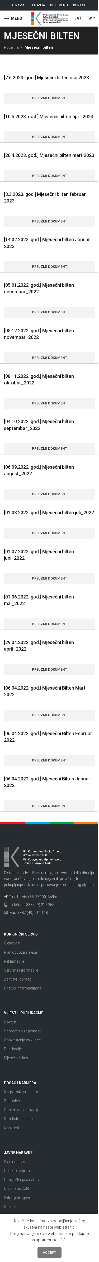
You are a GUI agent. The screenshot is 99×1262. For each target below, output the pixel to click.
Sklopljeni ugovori (19, 1198)
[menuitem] (78, 18)
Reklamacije (14, 961)
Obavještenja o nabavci (23, 1179)
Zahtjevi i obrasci (18, 979)
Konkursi (11, 1128)
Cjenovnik (12, 943)
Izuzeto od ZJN (16, 1188)
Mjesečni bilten (16, 1058)
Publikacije (13, 1049)
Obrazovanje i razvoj (21, 1110)
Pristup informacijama (22, 988)
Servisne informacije (21, 970)
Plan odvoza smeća (20, 952)
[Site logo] (49, 18)
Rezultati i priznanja (20, 1119)
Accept (49, 1252)
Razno (9, 1207)
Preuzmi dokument (49, 98)
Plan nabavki (14, 1162)
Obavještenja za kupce (22, 1040)
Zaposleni (12, 1101)
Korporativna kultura (21, 1092)
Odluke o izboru (17, 1171)
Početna (11, 47)
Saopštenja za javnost (22, 1031)
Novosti (10, 1022)
